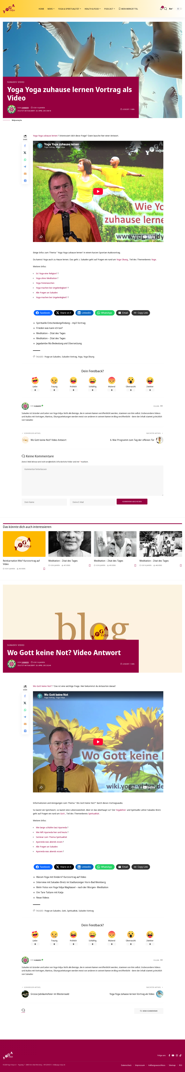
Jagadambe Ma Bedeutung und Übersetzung (59, 343)
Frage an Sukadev (53, 356)
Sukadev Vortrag (69, 356)
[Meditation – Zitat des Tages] (69, 544)
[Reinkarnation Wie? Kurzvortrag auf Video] (24, 544)
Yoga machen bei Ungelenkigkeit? (51, 287)
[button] (165, 8)
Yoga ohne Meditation (46, 278)
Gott (62, 813)
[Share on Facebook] (25, 145)
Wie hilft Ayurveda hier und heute (51, 832)
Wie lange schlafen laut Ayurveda (51, 827)
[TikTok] (180, 1055)
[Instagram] (176, 1055)
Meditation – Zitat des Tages (50, 333)
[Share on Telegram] (25, 166)
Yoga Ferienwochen (45, 282)
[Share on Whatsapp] (25, 159)
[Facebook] (169, 1055)
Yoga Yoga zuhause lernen (45, 135)
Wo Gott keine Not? (42, 686)
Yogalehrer (121, 809)
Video (21, 82)
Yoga (153, 259)
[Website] (161, 406)
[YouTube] (173, 1055)
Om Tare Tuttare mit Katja (49, 892)
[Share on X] (25, 152)
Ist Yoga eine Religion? (46, 273)
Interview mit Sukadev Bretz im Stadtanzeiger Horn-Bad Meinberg (71, 882)
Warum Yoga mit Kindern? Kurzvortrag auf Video (61, 877)
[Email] (25, 173)
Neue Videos (42, 897)
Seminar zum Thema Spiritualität (51, 837)
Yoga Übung (122, 259)
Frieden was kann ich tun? (49, 328)
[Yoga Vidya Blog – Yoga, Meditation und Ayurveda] (8, 1055)
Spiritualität (93, 813)
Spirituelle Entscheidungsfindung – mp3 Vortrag (60, 323)
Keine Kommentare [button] (150, 1011)
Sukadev (12, 82)
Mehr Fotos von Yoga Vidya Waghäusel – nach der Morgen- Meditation (72, 887)
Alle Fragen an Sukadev (47, 292)
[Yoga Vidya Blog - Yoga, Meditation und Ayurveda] (9, 8)
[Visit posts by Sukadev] (11, 109)
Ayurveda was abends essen (49, 841)
